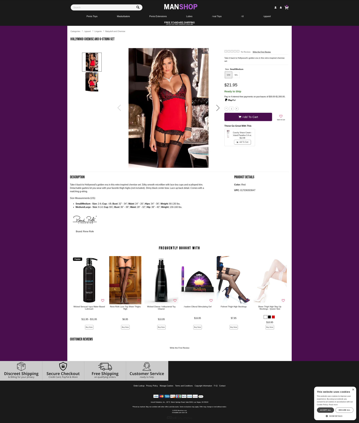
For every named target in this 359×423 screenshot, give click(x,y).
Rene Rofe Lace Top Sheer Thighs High (125, 307)
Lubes (189, 16)
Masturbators (123, 16)
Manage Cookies (166, 386)
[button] (218, 108)
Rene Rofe (88, 231)
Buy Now (89, 327)
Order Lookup (139, 386)
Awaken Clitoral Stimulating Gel (197, 306)
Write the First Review (262, 52)
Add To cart (250, 117)
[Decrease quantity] (226, 109)
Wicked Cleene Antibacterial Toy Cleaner (161, 307)
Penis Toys (92, 16)
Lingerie (98, 31)
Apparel (267, 16)
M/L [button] (236, 75)
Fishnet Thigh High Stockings (234, 306)
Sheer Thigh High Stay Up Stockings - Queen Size (269, 307)
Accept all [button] (325, 410)
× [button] (353, 390)
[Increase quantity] (237, 109)
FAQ (216, 386)
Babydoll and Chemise (115, 31)
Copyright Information (203, 386)
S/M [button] (228, 75)
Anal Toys (217, 16)
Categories (75, 31)
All (242, 16)
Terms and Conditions (184, 386)
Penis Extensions (158, 16)
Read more (333, 405)
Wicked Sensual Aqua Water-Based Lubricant (89, 307)
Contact (222, 386)
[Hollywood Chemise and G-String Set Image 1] (168, 108)
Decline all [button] (344, 410)
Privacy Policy (152, 386)
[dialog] (335, 403)
